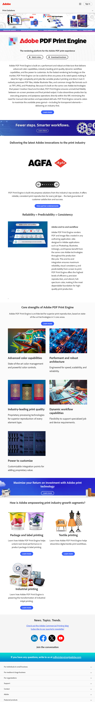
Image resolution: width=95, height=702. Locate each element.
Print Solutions (8, 10)
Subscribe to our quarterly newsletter (47, 629)
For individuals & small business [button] (16, 667)
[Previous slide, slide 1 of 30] (38, 184)
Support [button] (7, 683)
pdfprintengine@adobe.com (67, 657)
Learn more (47, 112)
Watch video (36, 57)
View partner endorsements (47, 206)
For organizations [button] (10, 678)
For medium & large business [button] (14, 672)
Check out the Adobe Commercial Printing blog (47, 625)
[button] (80, 4)
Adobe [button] (6, 694)
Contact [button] (7, 689)
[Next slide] (56, 184)
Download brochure (58, 57)
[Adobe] (6, 4)
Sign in (87, 4)
